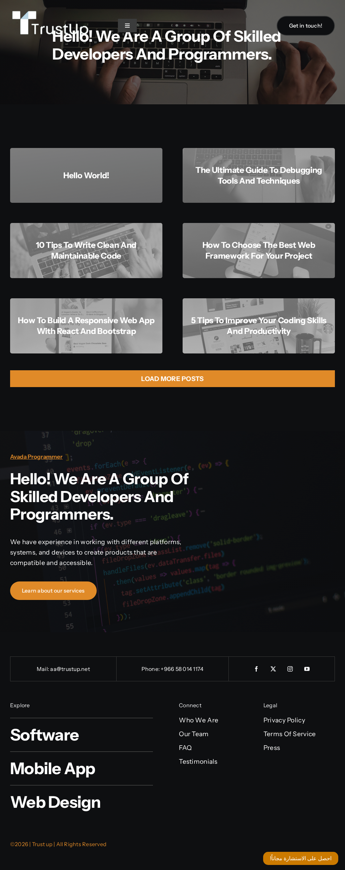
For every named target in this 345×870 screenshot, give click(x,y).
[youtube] (307, 669)
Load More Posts (172, 379)
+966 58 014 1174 (182, 669)
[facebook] (256, 669)
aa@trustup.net (70, 669)
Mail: (43, 669)
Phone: (151, 669)
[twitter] (273, 669)
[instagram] (290, 669)
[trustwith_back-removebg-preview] (50, 4)
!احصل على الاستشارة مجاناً (301, 858)
